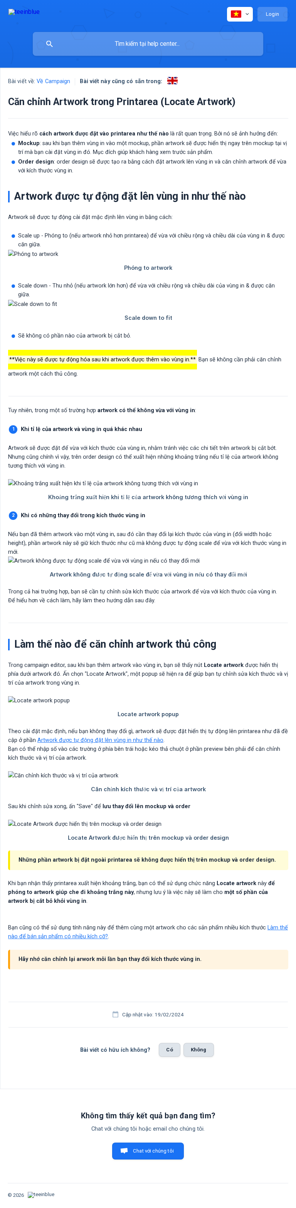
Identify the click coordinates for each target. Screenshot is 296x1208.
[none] (24, 13)
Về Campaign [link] (53, 81)
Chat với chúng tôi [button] (153, 1151)
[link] (172, 80)
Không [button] (199, 1050)
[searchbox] (148, 44)
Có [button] (169, 1050)
